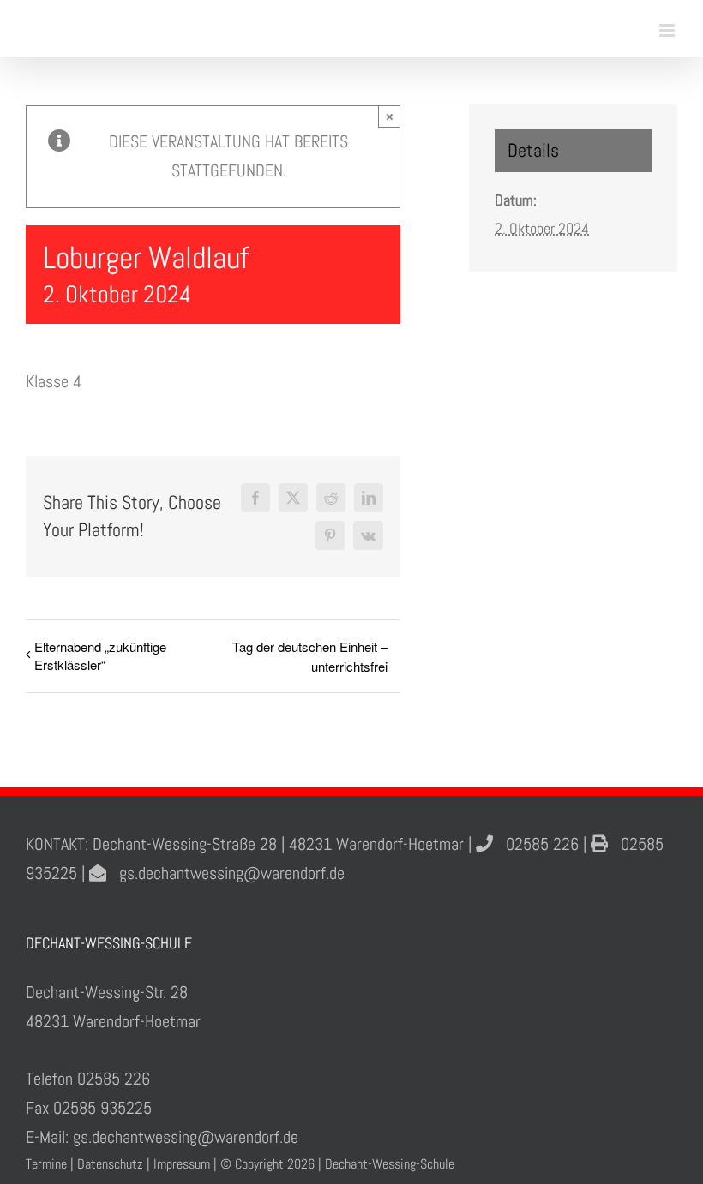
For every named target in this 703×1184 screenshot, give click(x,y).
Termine (46, 1164)
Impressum (181, 1164)
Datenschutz (110, 1164)
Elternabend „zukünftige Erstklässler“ (100, 655)
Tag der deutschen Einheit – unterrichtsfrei (310, 656)
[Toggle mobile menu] (668, 30)
